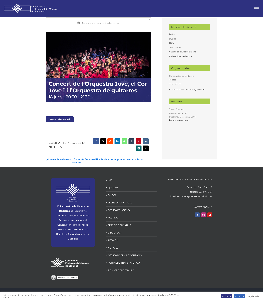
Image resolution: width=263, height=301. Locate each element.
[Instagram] (203, 214)
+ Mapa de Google (179, 120)
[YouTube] (209, 214)
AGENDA (113, 217)
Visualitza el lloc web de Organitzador (187, 89)
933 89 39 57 (205, 191)
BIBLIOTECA (114, 232)
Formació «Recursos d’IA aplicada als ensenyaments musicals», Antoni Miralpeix (107, 161)
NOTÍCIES (113, 247)
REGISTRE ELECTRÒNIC (121, 270)
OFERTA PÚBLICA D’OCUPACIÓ (125, 255)
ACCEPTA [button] (226, 296)
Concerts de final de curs (59, 159)
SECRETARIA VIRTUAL (120, 202)
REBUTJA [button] (239, 296)
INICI (110, 180)
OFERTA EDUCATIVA (119, 210)
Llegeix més (253, 296)
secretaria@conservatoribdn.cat (194, 196)
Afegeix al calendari (60, 119)
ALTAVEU (113, 240)
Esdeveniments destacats (181, 56)
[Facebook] (197, 214)
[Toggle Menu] (256, 8)
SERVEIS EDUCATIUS (119, 225)
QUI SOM (113, 187)
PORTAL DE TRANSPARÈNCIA (124, 263)
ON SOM (112, 195)
